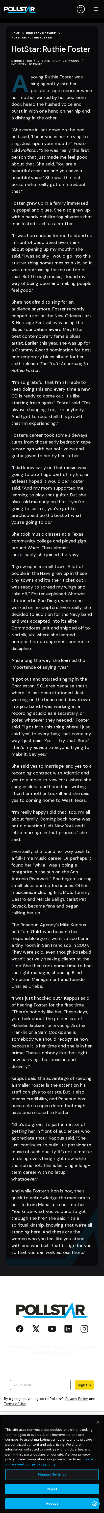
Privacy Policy (76, 1398)
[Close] (97, 1422)
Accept (52, 1503)
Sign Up (84, 1385)
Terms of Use (15, 1403)
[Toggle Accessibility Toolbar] (94, 1503)
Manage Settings (52, 1474)
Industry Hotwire (26, 64)
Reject (52, 1489)
